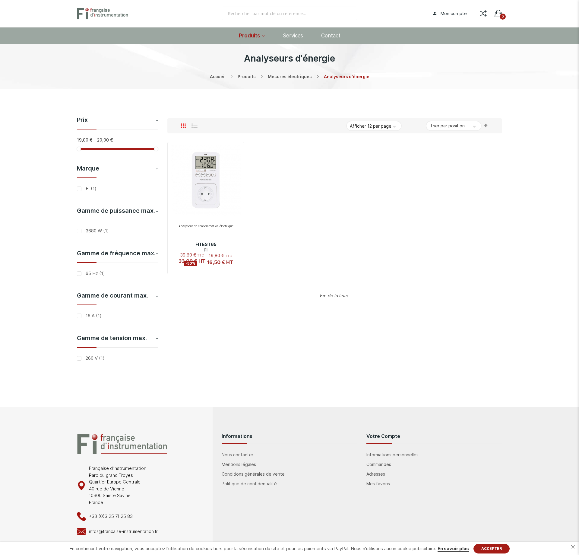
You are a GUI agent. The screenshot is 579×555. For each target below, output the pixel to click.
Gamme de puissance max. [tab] (116, 210)
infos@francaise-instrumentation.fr (123, 531)
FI (90, 188)
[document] (289, 548)
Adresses (375, 474)
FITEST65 (206, 244)
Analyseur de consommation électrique (206, 226)
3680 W (96, 231)
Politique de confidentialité (249, 483)
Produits (247, 76)
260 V (94, 358)
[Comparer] (483, 12)
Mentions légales (239, 464)
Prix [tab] (82, 119)
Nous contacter (237, 454)
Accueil (218, 76)
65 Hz (94, 273)
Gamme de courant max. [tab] (112, 295)
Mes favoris (378, 483)
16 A (93, 315)
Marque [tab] (88, 168)
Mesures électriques (290, 76)
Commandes (378, 464)
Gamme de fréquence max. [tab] (116, 253)
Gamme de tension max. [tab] (112, 338)
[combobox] (289, 13)
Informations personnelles (392, 454)
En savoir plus (453, 548)
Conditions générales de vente (253, 474)
